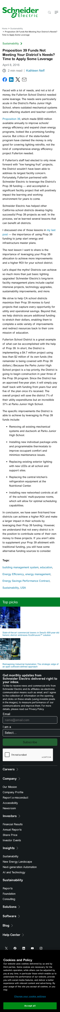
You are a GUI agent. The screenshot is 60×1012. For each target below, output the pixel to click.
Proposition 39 (11, 118)
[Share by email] (24, 80)
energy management (37, 574)
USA (23, 587)
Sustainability (16, 28)
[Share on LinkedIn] (11, 80)
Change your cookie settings (30, 996)
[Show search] (49, 12)
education (46, 567)
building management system (20, 567)
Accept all (30, 1005)
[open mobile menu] (56, 12)
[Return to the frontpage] (19, 12)
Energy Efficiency (13, 574)
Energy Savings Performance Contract (26, 580)
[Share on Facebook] (4, 80)
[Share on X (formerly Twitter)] (18, 80)
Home (5, 28)
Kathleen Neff (35, 70)
